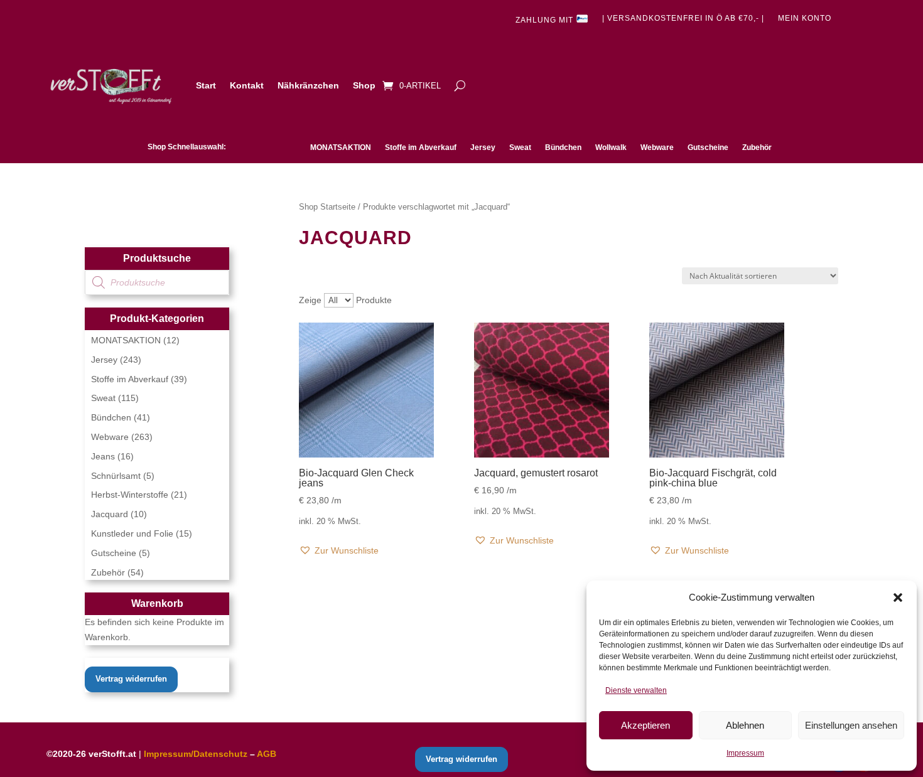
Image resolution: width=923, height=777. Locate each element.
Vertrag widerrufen (131, 678)
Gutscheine (708, 147)
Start (206, 85)
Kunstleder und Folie (132, 533)
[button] (898, 597)
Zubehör (757, 147)
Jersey (482, 147)
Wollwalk (611, 147)
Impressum (745, 753)
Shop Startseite (327, 207)
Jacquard (109, 514)
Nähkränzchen (308, 85)
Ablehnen (745, 725)
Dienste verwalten (636, 690)
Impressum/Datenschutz (195, 754)
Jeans (103, 456)
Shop (364, 85)
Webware (657, 147)
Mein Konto (804, 18)
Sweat (520, 147)
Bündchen (563, 147)
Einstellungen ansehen (851, 725)
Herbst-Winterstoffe (129, 495)
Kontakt (247, 85)
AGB (266, 754)
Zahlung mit (545, 20)
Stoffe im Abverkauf (420, 147)
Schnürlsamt (116, 476)
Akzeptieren (645, 725)
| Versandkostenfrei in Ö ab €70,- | (683, 18)
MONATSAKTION (340, 147)
